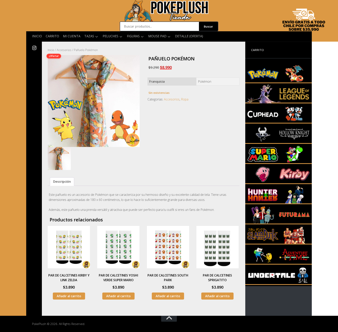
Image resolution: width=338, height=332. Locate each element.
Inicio (37, 36)
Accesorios (64, 50)
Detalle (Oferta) (189, 36)
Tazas (89, 36)
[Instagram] (34, 48)
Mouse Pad (157, 36)
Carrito (52, 36)
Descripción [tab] (62, 181)
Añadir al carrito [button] (69, 296)
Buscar (208, 26)
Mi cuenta (71, 36)
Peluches (110, 36)
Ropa (184, 99)
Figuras (133, 36)
